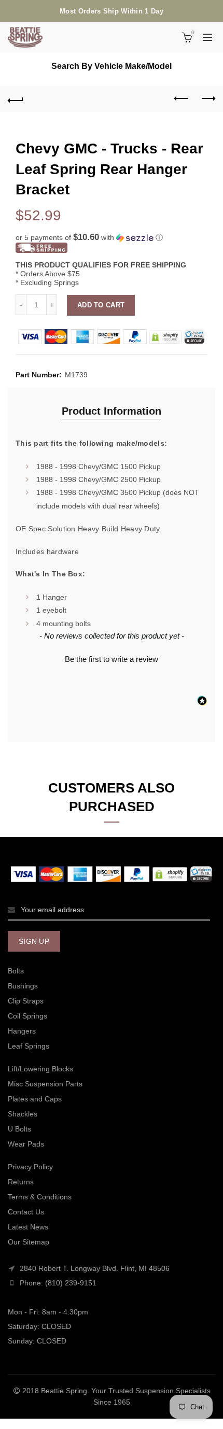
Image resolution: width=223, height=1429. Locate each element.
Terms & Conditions (40, 1197)
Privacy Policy (30, 1167)
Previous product (181, 99)
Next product (207, 99)
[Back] (16, 99)
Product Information (111, 411)
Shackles (22, 1114)
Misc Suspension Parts (45, 1084)
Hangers (22, 1031)
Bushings (23, 986)
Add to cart (100, 305)
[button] (111, 238)
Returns (21, 1182)
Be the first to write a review (111, 659)
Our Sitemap (28, 1242)
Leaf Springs (28, 1046)
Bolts (16, 971)
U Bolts (19, 1129)
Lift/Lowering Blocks (40, 1069)
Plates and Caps (35, 1099)
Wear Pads (26, 1144)
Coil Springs (27, 1016)
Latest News (28, 1227)
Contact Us (26, 1212)
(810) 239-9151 (70, 1283)
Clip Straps (26, 1001)
